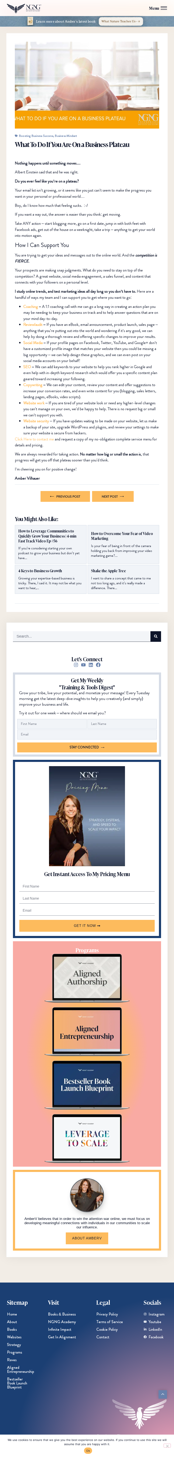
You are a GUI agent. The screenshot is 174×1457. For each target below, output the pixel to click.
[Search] (155, 636)
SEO (27, 367)
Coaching (30, 306)
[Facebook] (98, 665)
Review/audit (32, 324)
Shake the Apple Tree (108, 570)
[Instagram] (76, 665)
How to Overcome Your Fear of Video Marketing (122, 536)
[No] (167, 1445)
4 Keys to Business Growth (40, 570)
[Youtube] (83, 665)
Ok (88, 1450)
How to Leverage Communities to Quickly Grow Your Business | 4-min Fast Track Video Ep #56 (47, 535)
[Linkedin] (90, 665)
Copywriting (32, 385)
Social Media (33, 343)
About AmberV (87, 1238)
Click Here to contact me (34, 439)
